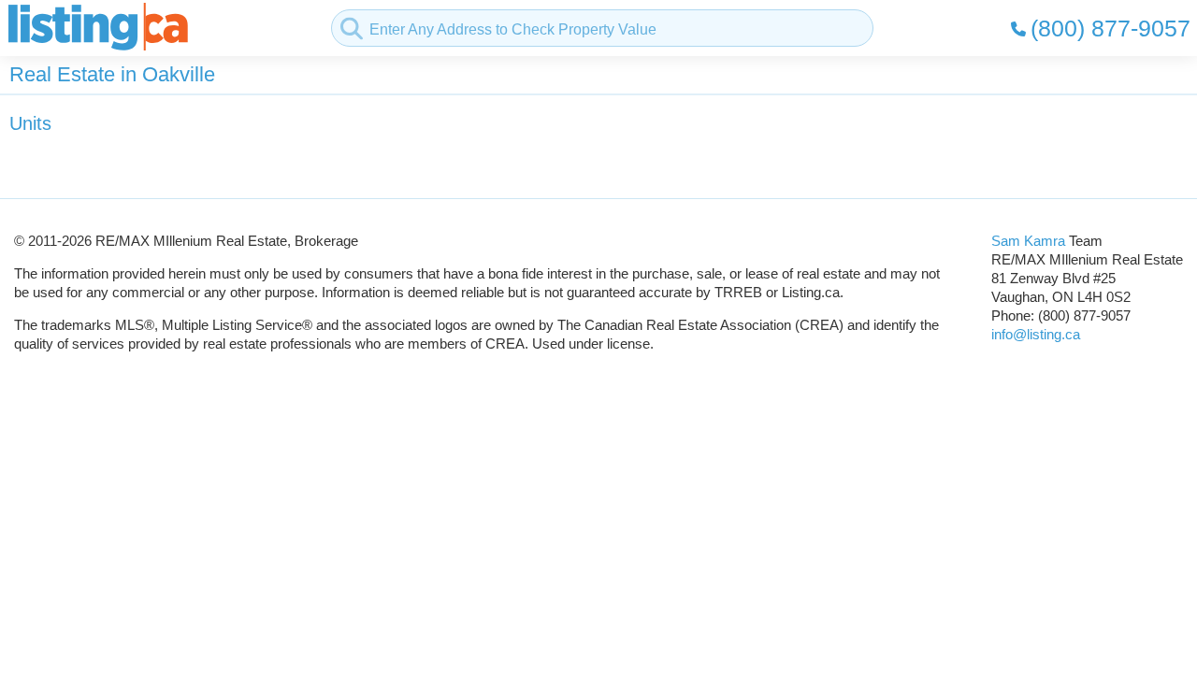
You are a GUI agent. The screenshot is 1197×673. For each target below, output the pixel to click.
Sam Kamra (1028, 241)
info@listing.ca (1035, 334)
